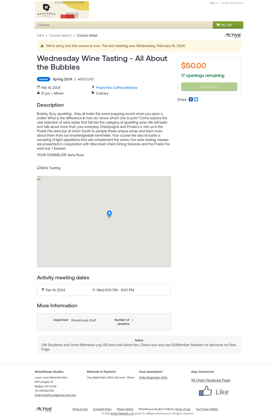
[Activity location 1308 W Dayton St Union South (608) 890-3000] (109, 211)
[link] (117, 88)
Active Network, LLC (122, 413)
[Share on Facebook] (191, 100)
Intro (40, 35)
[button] (55, 395)
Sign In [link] (214, 3)
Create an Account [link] (232, 3)
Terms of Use (182, 409)
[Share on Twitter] (196, 100)
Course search (60, 35)
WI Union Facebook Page (210, 380)
